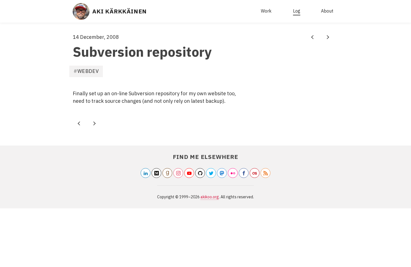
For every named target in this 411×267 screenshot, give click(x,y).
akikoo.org (209, 196)
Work (266, 11)
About (327, 11)
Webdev (88, 71)
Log (296, 11)
